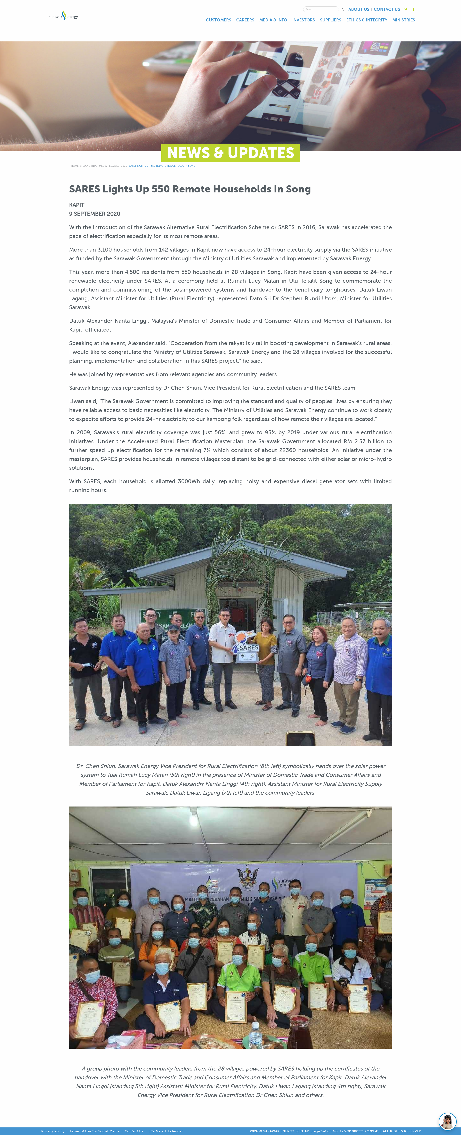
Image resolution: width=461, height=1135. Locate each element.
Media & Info (88, 166)
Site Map (156, 1131)
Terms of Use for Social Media (95, 1131)
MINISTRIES (403, 20)
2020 (124, 166)
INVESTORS (303, 20)
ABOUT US (358, 9)
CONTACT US (387, 9)
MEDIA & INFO (273, 20)
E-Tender (175, 1131)
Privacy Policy (52, 1131)
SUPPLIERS (330, 20)
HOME (75, 166)
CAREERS (245, 20)
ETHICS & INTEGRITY (366, 20)
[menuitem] (218, 20)
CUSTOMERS (218, 20)
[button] (343, 9)
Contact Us (134, 1131)
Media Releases (109, 166)
